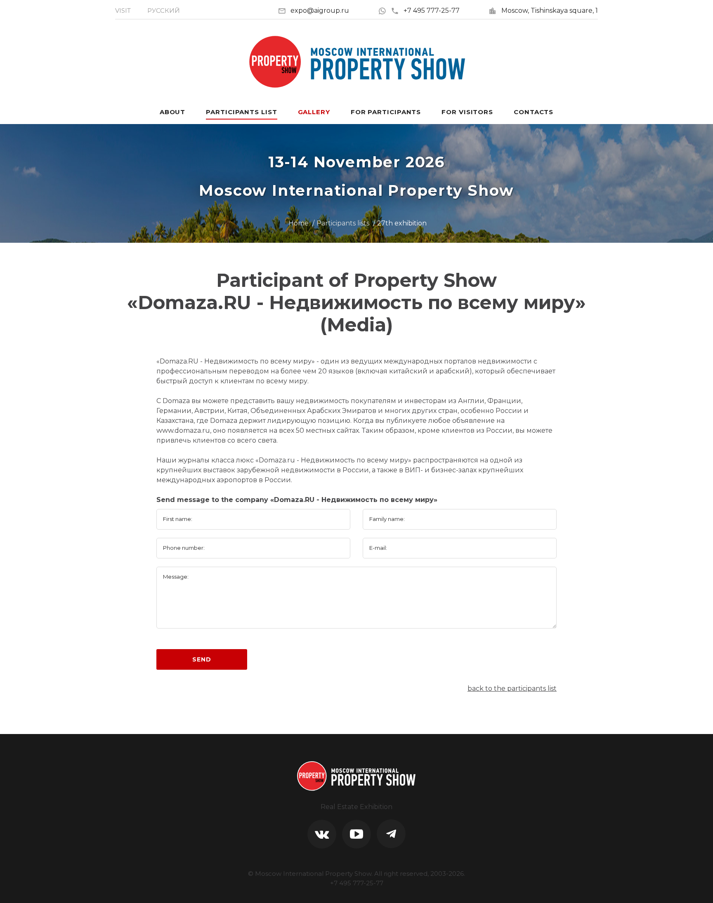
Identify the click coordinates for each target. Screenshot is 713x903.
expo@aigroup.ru (319, 10)
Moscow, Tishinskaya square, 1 (549, 10)
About (173, 112)
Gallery (314, 112)
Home (298, 223)
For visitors (467, 112)
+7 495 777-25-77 (432, 10)
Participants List (241, 112)
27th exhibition (402, 223)
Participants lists (342, 223)
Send (201, 659)
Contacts (533, 112)
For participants (386, 112)
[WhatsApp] (384, 10)
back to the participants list (512, 688)
